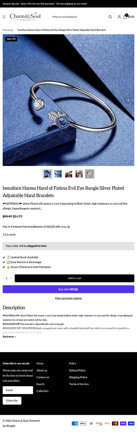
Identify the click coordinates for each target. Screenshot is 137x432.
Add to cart (74, 278)
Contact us (42, 377)
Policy (72, 363)
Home (39, 363)
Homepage (8, 30)
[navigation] (47, 173)
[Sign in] (119, 17)
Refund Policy (77, 370)
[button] (11, 275)
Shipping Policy (78, 377)
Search (40, 384)
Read (8, 336)
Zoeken (110, 17)
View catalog (5, 17)
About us (41, 370)
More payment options (68, 298)
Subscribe (12, 400)
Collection (42, 391)
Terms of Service (79, 384)
